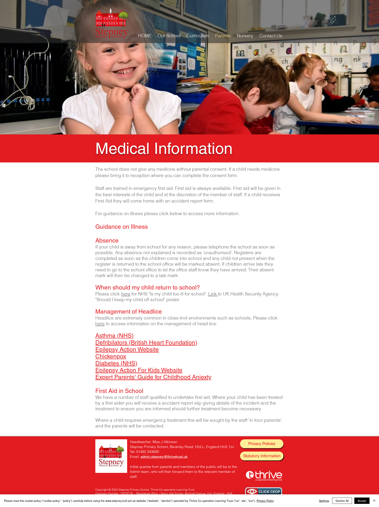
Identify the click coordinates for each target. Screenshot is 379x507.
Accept (362, 501)
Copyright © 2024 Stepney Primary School (122, 489)
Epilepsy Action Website (127, 349)
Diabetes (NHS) (116, 363)
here (125, 294)
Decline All (342, 501)
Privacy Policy (265, 501)
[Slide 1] (189, 124)
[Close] (374, 501)
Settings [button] (324, 501)
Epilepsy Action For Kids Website (138, 370)
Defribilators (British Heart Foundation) (146, 342)
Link (213, 294)
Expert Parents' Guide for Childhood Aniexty (153, 377)
